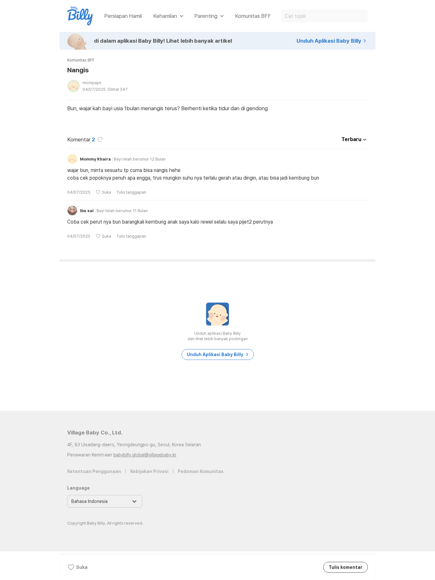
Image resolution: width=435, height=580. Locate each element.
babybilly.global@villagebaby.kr (144, 454)
